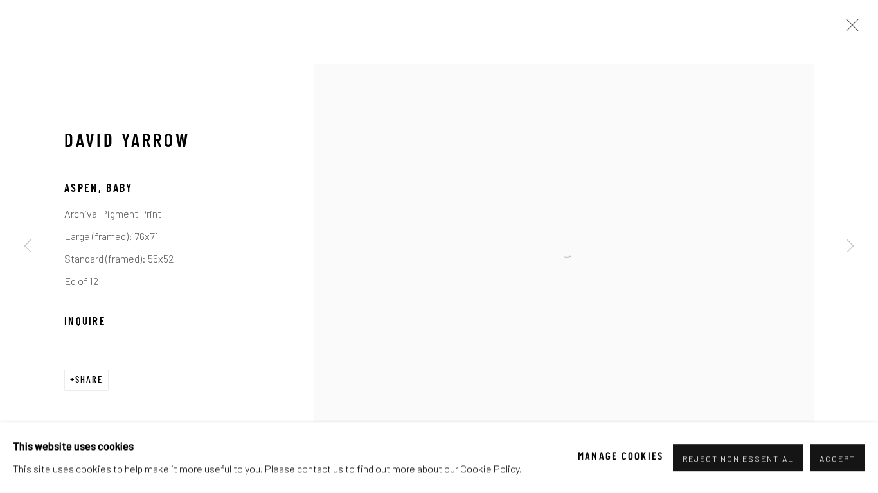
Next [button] (850, 246)
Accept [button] (838, 458)
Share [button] (89, 380)
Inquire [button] (84, 322)
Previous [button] (27, 246)
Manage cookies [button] (621, 457)
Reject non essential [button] (738, 458)
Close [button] (849, 29)
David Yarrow (127, 142)
